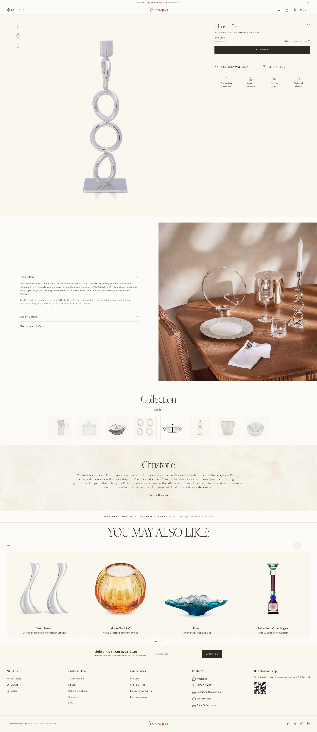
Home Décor (128, 516)
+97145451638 (204, 685)
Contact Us (74, 697)
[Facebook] (295, 723)
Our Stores (12, 691)
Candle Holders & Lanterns (151, 516)
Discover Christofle (158, 495)
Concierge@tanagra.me (209, 692)
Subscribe (212, 653)
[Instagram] (289, 723)
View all (157, 410)
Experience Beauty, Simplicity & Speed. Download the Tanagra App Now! (158, 2)
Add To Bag (262, 49)
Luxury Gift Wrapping (141, 691)
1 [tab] (156, 641)
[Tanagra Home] (158, 10)
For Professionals (138, 697)
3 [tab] (161, 641)
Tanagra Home (110, 516)
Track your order (76, 678)
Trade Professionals (206, 705)
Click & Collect (137, 684)
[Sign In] (295, 10)
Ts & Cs (36, 723)
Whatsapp (202, 678)
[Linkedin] (308, 723)
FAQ (70, 703)
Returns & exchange (78, 691)
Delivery (72, 684)
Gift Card (135, 678)
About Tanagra (14, 678)
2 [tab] (159, 641)
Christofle (225, 27)
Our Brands (12, 684)
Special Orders (204, 698)
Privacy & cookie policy (48, 723)
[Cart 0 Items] (287, 10)
